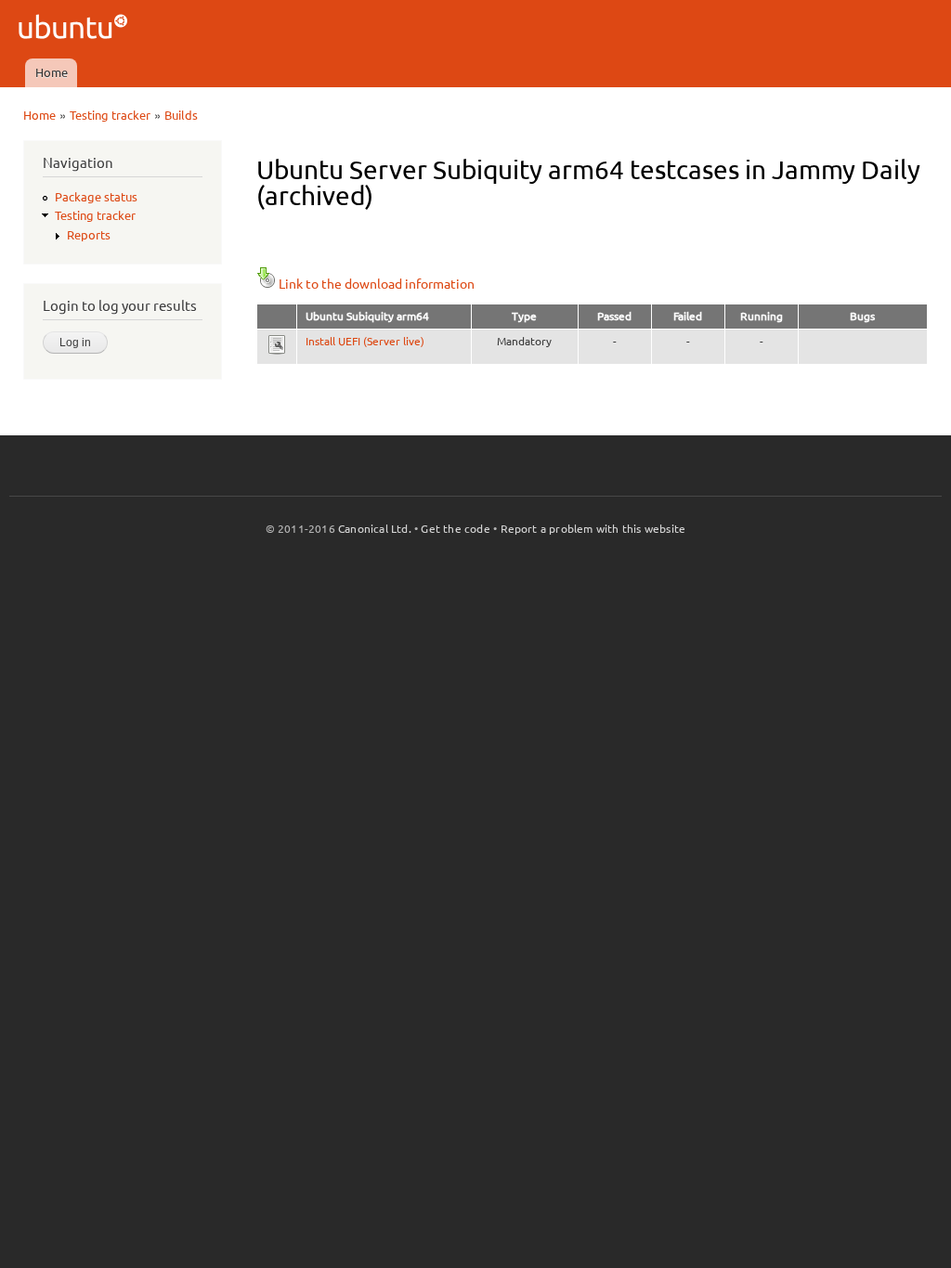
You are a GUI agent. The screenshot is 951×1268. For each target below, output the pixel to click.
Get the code (455, 529)
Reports (89, 234)
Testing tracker (110, 115)
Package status (96, 196)
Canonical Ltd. (374, 529)
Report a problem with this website (593, 529)
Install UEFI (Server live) (365, 341)
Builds (181, 115)
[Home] (75, 29)
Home (51, 72)
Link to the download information (377, 284)
